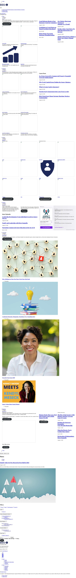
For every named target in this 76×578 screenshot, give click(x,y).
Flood (22, 178)
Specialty (40, 159)
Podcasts (3, 202)
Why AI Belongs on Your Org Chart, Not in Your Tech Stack (16, 279)
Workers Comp (60, 178)
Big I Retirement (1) (5, 525)
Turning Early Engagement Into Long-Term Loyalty (54, 91)
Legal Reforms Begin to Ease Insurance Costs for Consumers (48, 22)
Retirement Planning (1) (8, 519)
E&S (40, 178)
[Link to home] (2, 13)
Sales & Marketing (24, 91)
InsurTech (22, 64)
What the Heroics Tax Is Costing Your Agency (64, 430)
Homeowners (23, 159)
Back (4, 17)
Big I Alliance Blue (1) (8, 524)
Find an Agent (4, 10)
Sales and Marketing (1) (6, 516)
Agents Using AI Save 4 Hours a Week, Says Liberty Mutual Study (67, 38)
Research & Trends (5, 64)
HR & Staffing (4, 112)
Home (3, 459)
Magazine (4, 409)
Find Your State (5, 11)
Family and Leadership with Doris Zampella (15, 223)
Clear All (15, 507)
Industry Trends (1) (5, 535)
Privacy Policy (4, 575)
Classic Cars (4, 178)
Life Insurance (10, 507)
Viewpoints (4, 232)
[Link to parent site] (4, 5)
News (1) (4, 511)
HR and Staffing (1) (5, 518)
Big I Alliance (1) (5, 523)
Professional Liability (61, 159)
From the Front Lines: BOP (8, 377)
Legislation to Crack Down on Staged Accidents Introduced (47, 28)
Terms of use (4, 576)
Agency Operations (5, 91)
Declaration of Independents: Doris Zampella (66, 437)
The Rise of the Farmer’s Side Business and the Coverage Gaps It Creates (66, 416)
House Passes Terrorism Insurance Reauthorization (46, 34)
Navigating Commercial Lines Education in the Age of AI (18, 227)
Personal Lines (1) (5, 529)
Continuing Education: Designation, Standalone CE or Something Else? (18, 316)
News (3, 16)
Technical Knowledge (24, 112)
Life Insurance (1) (7, 530)
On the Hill (4, 43)
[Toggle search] (1, 453)
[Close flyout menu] (1, 7)
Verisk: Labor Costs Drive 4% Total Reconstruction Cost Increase (66, 30)
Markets (3, 137)
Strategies (4, 68)
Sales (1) (6, 517)
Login (3, 1)
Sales (5, 507)
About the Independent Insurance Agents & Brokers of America (13, 9)
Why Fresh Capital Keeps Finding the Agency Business (55, 82)
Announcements (23, 43)
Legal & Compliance (6, 133)
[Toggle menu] (5, 453)
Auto (3, 159)
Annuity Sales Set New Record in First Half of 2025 (14, 462)
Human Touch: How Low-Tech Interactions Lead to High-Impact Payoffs (48, 416)
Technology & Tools (24, 133)
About (5, 560)
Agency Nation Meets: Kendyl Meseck (10, 404)
